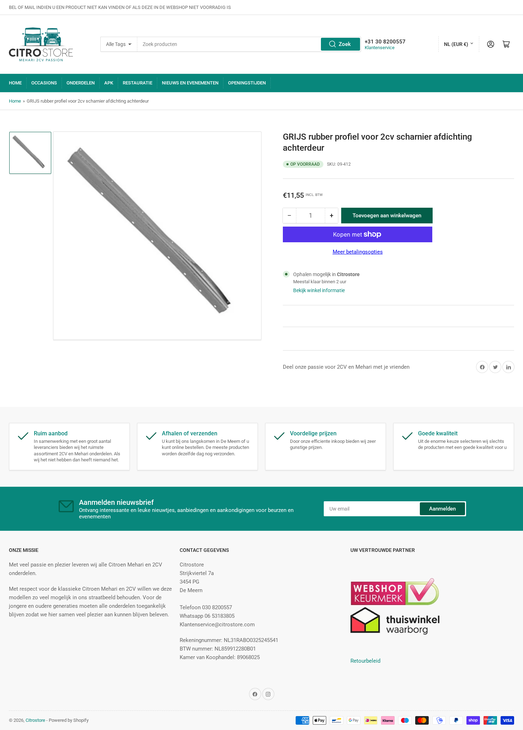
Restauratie (137, 83)
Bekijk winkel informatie (319, 290)
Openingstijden (247, 83)
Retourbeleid (365, 661)
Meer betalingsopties (358, 252)
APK (108, 83)
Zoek (345, 44)
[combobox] (249, 44)
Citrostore (35, 720)
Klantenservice (380, 47)
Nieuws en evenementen (190, 83)
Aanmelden (442, 509)
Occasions (44, 83)
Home (15, 83)
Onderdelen (81, 83)
